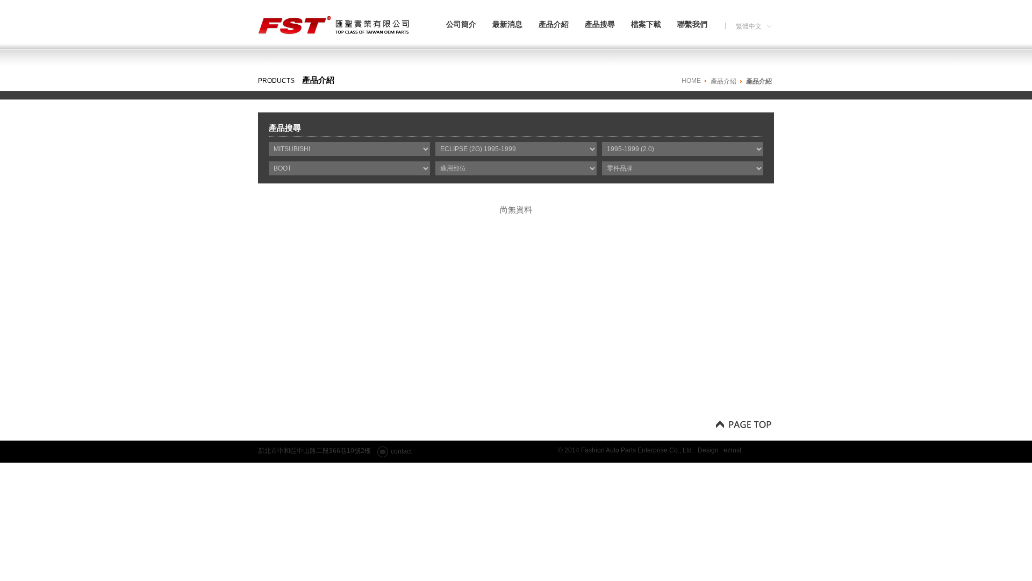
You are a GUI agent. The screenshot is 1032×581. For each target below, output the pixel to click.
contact (401, 451)
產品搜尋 (600, 24)
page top (743, 423)
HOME (691, 80)
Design (708, 450)
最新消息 (507, 24)
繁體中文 (749, 28)
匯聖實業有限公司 (335, 28)
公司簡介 (461, 24)
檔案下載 (646, 24)
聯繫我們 (692, 24)
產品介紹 (554, 24)
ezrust (732, 450)
